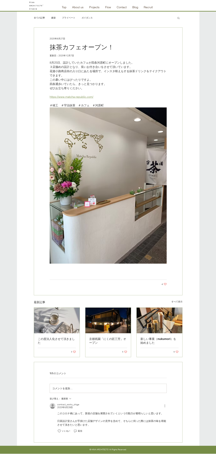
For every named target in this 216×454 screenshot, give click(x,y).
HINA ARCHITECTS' (100, 449)
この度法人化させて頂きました (56, 340)
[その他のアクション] (165, 406)
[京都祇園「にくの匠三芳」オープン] (108, 320)
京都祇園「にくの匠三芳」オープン (107, 340)
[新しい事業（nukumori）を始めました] (159, 320)
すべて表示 (176, 301)
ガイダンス (87, 17)
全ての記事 (39, 17)
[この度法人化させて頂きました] (57, 320)
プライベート (68, 17)
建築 (53, 17)
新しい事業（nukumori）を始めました (158, 340)
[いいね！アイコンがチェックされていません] (59, 431)
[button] (178, 18)
